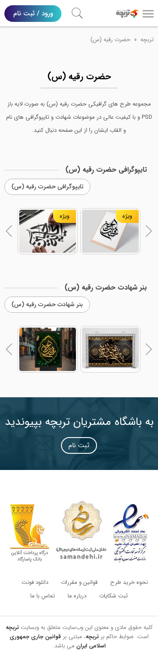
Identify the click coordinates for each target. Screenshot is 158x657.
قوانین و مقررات (79, 582)
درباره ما (77, 595)
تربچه (147, 39)
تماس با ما (42, 595)
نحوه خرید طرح (129, 582)
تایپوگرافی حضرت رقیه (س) (47, 186)
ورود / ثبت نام (33, 13)
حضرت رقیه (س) (110, 39)
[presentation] (9, 231)
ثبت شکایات (113, 595)
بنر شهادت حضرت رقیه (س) (47, 304)
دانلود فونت (35, 582)
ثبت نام (79, 445)
